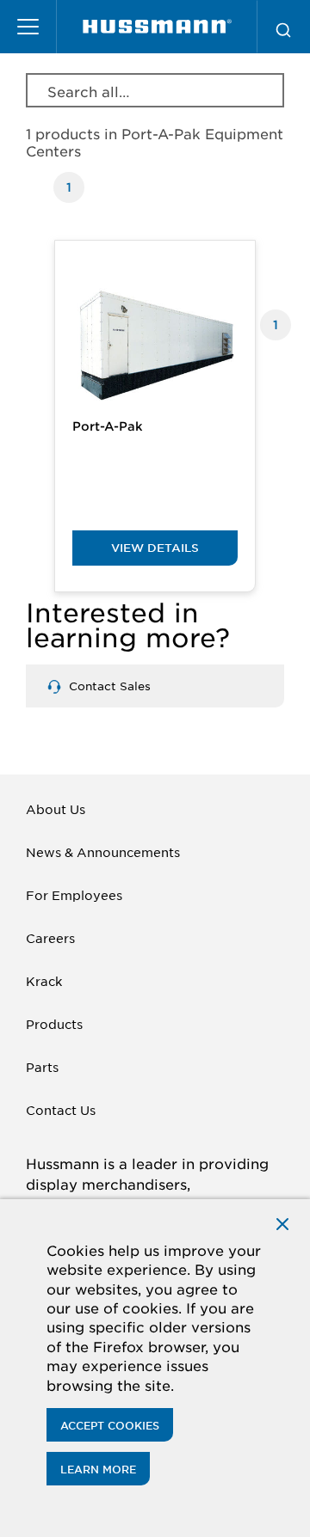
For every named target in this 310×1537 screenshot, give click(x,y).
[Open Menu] (28, 26)
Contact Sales (108, 685)
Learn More (98, 1469)
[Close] (282, 1223)
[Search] (283, 26)
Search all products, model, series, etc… (90, 91)
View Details (155, 547)
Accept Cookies (109, 1425)
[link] (157, 26)
